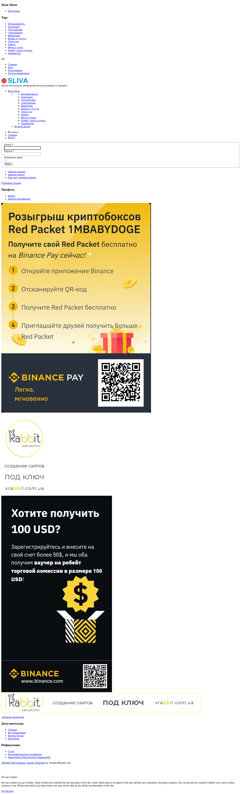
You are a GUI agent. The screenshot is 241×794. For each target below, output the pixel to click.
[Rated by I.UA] (78, 774)
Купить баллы (22, 126)
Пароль (9, 151)
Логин (8, 144)
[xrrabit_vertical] (24, 494)
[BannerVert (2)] (56, 691)
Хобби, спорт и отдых (20, 50)
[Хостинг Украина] (11, 183)
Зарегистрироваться (19, 198)
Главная (12, 64)
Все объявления (17, 732)
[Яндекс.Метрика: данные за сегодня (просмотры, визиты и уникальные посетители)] (12, 774)
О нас (11, 751)
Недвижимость (16, 23)
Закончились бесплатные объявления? (29, 757)
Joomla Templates (36, 762)
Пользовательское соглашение (25, 754)
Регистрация (15, 70)
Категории (14, 11)
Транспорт (14, 26)
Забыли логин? (16, 174)
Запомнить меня (13, 157)
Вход (10, 67)
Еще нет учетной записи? (22, 177)
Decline (9, 791)
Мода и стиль (15, 47)
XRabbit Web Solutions (13, 762)
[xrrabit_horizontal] (101, 711)
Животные (14, 35)
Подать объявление (19, 73)
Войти (8, 164)
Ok (3, 791)
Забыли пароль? (17, 171)
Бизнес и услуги (17, 38)
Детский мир (15, 29)
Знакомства (14, 53)
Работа (11, 44)
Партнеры (13, 738)
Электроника (15, 32)
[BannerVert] (76, 411)
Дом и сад (13, 41)
